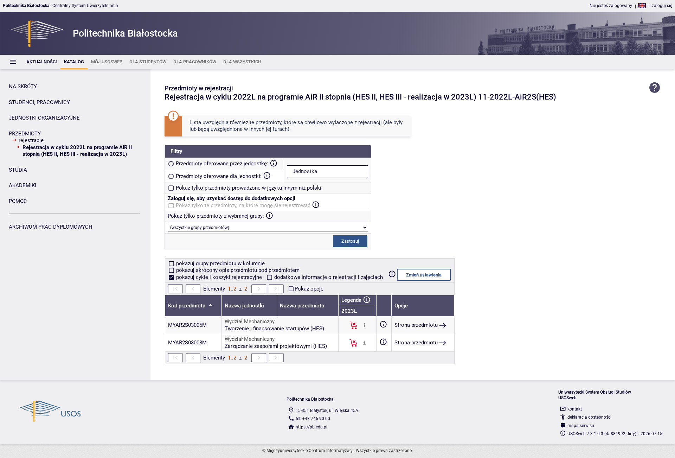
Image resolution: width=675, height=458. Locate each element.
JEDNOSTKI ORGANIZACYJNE (44, 118)
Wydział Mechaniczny (250, 321)
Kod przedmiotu (187, 306)
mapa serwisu (580, 425)
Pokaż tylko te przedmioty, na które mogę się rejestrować (243, 205)
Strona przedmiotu (416, 325)
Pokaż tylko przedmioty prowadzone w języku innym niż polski (248, 188)
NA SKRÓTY (23, 86)
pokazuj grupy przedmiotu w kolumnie (220, 263)
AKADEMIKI (22, 185)
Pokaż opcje (309, 289)
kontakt (574, 409)
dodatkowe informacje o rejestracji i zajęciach (328, 277)
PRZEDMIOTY (25, 134)
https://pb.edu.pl (311, 427)
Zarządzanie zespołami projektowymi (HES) (276, 346)
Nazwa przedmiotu (302, 306)
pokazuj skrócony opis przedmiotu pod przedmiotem (237, 270)
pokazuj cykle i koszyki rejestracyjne (219, 277)
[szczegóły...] (364, 325)
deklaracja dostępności (589, 417)
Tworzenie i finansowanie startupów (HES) (274, 328)
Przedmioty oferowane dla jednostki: (218, 176)
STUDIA (18, 170)
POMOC (18, 201)
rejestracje (31, 140)
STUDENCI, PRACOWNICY (39, 102)
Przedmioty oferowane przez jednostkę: (222, 163)
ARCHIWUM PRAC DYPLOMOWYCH (50, 227)
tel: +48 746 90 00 (313, 418)
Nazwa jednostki (244, 306)
